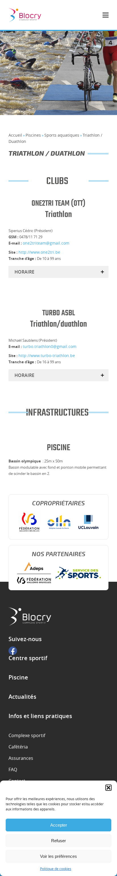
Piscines (33, 135)
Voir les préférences (58, 856)
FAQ (13, 769)
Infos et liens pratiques (40, 716)
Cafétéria (18, 747)
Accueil (15, 135)
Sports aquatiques (61, 135)
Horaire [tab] (24, 272)
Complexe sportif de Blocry (25, 15)
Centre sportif (28, 658)
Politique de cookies (55, 868)
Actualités (22, 697)
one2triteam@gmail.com (46, 243)
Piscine (18, 677)
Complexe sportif (27, 735)
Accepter (58, 825)
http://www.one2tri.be (39, 252)
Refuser (58, 840)
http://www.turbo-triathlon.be (46, 355)
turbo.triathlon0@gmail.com (49, 346)
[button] (108, 788)
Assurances (21, 758)
